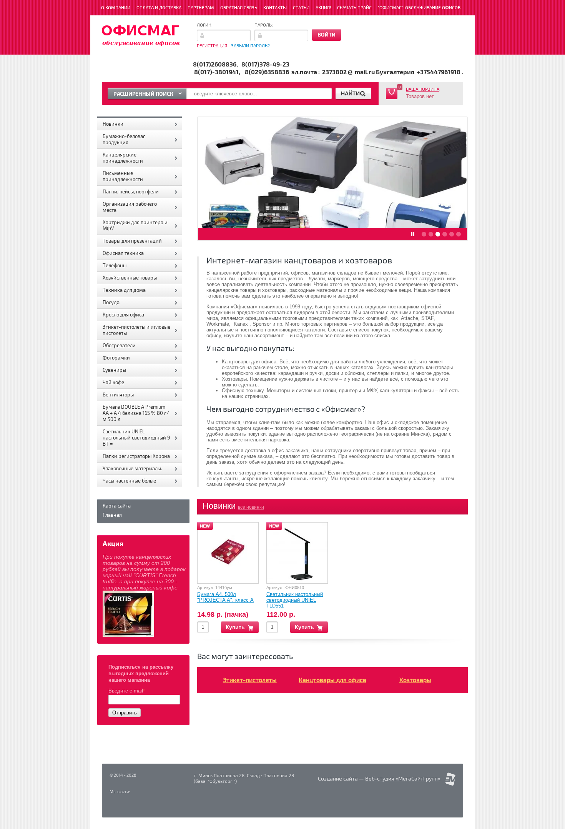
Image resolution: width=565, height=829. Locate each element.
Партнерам (201, 8)
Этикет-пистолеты (250, 680)
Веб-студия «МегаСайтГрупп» (402, 779)
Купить (235, 627)
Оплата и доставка (158, 8)
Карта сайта (117, 506)
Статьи (301, 8)
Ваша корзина (422, 89)
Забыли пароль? (250, 46)
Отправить (124, 713)
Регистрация (212, 46)
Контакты (275, 8)
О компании (115, 8)
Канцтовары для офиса (332, 680)
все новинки (251, 507)
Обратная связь (238, 8)
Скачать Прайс (354, 8)
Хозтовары (415, 680)
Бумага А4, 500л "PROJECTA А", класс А (225, 597)
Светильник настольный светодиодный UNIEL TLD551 (294, 600)
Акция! (323, 8)
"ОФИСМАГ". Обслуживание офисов (419, 8)
